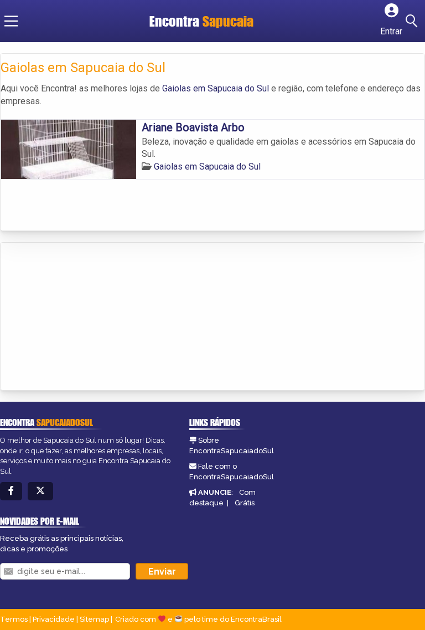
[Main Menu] (11, 21)
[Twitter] (40, 491)
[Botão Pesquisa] (413, 21)
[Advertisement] (84, 317)
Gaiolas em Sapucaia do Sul (215, 88)
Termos (14, 619)
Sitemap (94, 619)
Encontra (176, 21)
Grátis (245, 503)
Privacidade (54, 619)
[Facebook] (11, 491)
